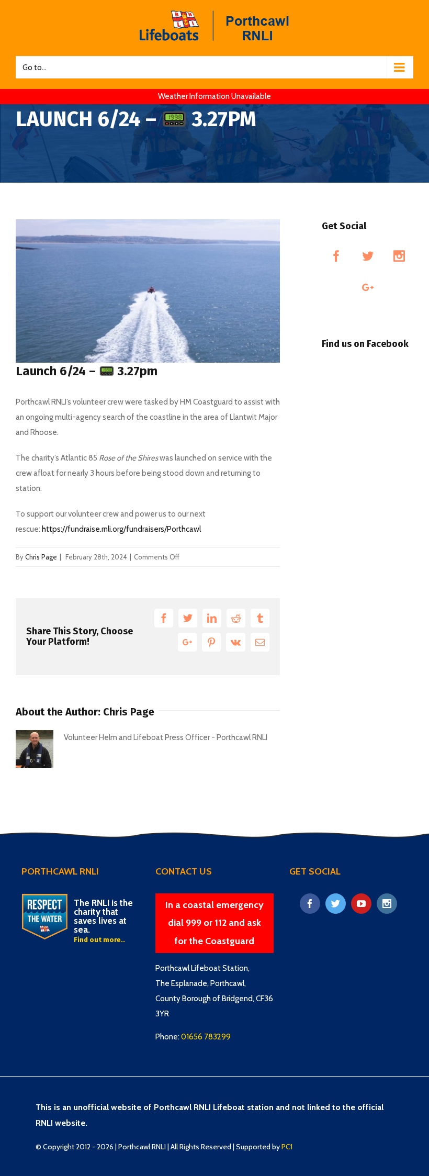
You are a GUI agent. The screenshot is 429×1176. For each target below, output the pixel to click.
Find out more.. (99, 940)
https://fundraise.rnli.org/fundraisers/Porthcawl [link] (121, 529)
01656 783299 (206, 1036)
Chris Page (41, 557)
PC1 (286, 1146)
